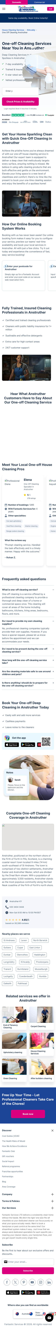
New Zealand (39, 1313)
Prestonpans (42, 962)
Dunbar (7, 954)
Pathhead (22, 983)
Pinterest (24, 1282)
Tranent (7, 969)
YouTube (32, 1282)
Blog (4, 1181)
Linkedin (49, 1282)
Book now (28, 1114)
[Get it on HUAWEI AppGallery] (43, 1292)
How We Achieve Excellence (14, 1146)
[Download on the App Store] (12, 744)
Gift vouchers (8, 1156)
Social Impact (8, 1161)
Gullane (7, 947)
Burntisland (22, 969)
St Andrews (9, 940)
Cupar (20, 947)
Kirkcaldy (25, 962)
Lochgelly (8, 976)
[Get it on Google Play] (28, 744)
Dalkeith (7, 983)
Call (50, 9)
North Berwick (40, 940)
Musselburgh (41, 969)
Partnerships (7, 1176)
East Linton (34, 947)
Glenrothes (22, 954)
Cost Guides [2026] (10, 1136)
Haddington (39, 954)
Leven (24, 940)
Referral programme (11, 1166)
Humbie (42, 976)
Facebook (7, 1282)
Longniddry (9, 962)
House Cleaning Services (13, 30)
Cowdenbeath (26, 976)
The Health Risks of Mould (13, 1141)
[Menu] (4, 8)
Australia (25, 1314)
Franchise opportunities (12, 1171)
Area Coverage (8, 1186)
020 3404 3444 (17, 907)
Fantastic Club (8, 1151)
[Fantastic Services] (28, 8)
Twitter (15, 1282)
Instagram (40, 1282)
